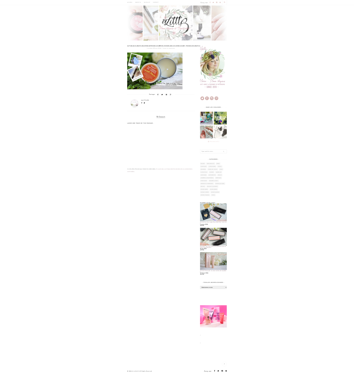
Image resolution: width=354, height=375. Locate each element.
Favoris (203, 169)
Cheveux (203, 166)
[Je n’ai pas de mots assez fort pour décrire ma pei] (220, 132)
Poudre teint (213, 180)
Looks (212, 172)
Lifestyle (204, 172)
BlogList (147, 2)
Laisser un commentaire (169, 48)
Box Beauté (210, 163)
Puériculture (220, 183)
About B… (138, 2)
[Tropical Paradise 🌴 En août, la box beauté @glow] (206, 118)
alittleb (159, 48)
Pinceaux (204, 180)
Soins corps (205, 192)
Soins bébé (204, 189)
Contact (156, 2)
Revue (203, 186)
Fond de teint (212, 169)
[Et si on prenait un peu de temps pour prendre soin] (206, 132)
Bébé (218, 163)
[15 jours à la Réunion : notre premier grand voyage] (220, 118)
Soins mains (215, 192)
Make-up (218, 172)
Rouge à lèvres (212, 186)
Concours (212, 166)
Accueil (129, 2)
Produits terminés (207, 183)
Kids (221, 169)
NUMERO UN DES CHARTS (208, 202)
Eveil (220, 166)
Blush (203, 163)
